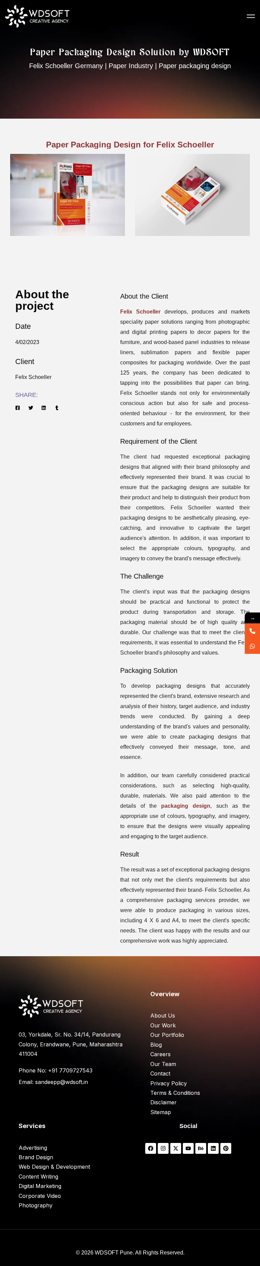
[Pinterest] (225, 1148)
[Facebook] (150, 1148)
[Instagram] (163, 1148)
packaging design (185, 806)
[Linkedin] (213, 1148)
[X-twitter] (175, 1148)
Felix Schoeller (140, 312)
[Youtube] (188, 1148)
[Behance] (200, 1148)
